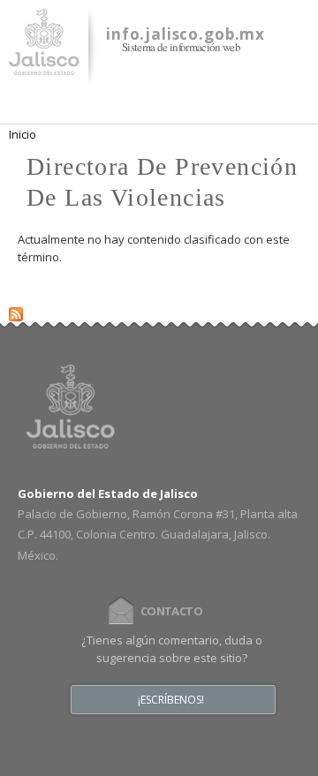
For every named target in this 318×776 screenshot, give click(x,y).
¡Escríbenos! (171, 700)
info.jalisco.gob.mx (185, 34)
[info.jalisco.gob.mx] (44, 64)
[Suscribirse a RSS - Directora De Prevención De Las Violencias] (16, 311)
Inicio (22, 134)
